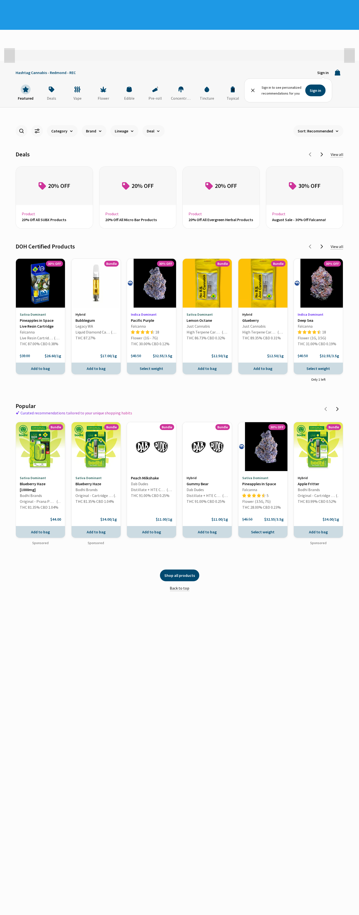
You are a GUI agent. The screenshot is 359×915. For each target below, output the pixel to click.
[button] (9, 55)
